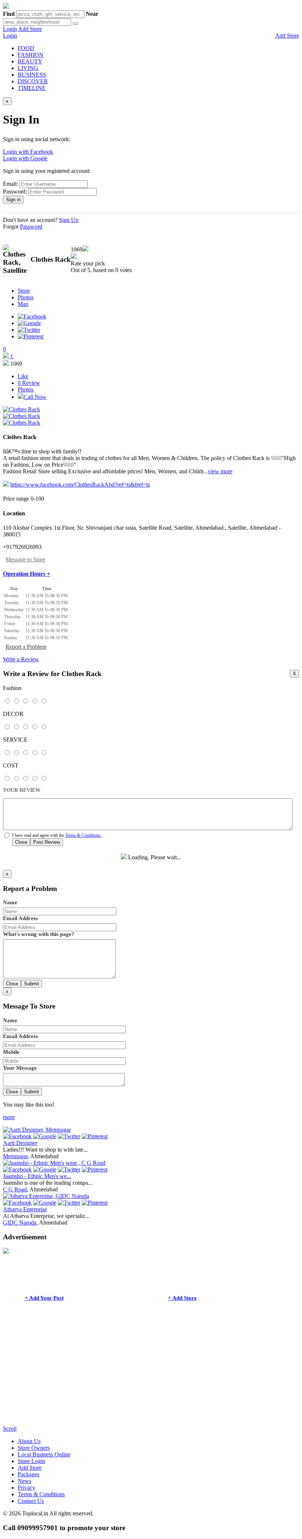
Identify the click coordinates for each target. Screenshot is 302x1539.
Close (21, 842)
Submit (31, 983)
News (24, 1481)
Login (10, 29)
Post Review (46, 842)
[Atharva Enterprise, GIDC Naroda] (46, 1196)
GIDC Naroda (19, 1222)
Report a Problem (26, 647)
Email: (10, 184)
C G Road (15, 1189)
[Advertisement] (151, 1373)
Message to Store (25, 559)
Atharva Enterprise (25, 1209)
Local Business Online (44, 1454)
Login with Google (25, 158)
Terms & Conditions (41, 1494)
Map (23, 304)
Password (31, 226)
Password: (15, 191)
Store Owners (34, 1448)
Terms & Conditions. (83, 835)
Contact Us (31, 1501)
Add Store (30, 29)
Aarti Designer (20, 1143)
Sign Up (68, 220)
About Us (29, 1441)
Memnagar (15, 1156)
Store (24, 291)
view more (220, 471)
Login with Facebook (28, 152)
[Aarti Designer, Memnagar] (37, 1130)
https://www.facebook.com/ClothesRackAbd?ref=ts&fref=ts (80, 484)
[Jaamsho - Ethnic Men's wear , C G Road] (54, 1163)
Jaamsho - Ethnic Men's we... (37, 1176)
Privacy (26, 1487)
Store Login (31, 1461)
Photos (26, 297)
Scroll (10, 1428)
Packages (28, 1474)
